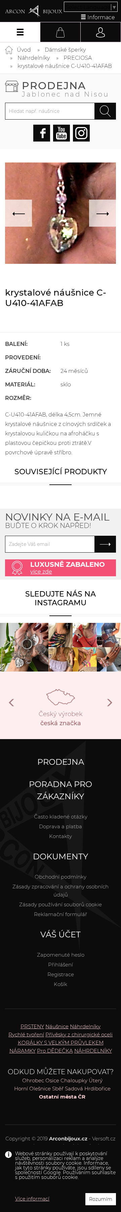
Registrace (60, 974)
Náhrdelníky (33, 58)
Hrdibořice (97, 1088)
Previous (11, 705)
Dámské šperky (65, 50)
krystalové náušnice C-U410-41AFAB (64, 66)
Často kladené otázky (60, 816)
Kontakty (60, 836)
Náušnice (57, 1026)
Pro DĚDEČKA (55, 1050)
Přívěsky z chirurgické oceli (79, 1034)
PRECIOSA (78, 58)
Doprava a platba (60, 826)
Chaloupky (74, 1080)
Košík (60, 984)
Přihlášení (60, 964)
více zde (41, 572)
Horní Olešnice (32, 1088)
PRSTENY (32, 1026)
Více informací (32, 1198)
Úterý (96, 1080)
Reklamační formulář (60, 914)
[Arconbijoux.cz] (33, 11)
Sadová (74, 1088)
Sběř (58, 1088)
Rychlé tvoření (26, 1034)
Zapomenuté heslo (60, 955)
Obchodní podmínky (60, 877)
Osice (52, 1080)
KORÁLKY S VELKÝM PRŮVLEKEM (61, 1042)
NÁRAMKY (22, 1050)
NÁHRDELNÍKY (93, 1050)
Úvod (24, 50)
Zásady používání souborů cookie (60, 904)
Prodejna (65, 88)
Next (109, 705)
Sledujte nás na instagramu (60, 598)
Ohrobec (33, 1080)
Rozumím (100, 1199)
